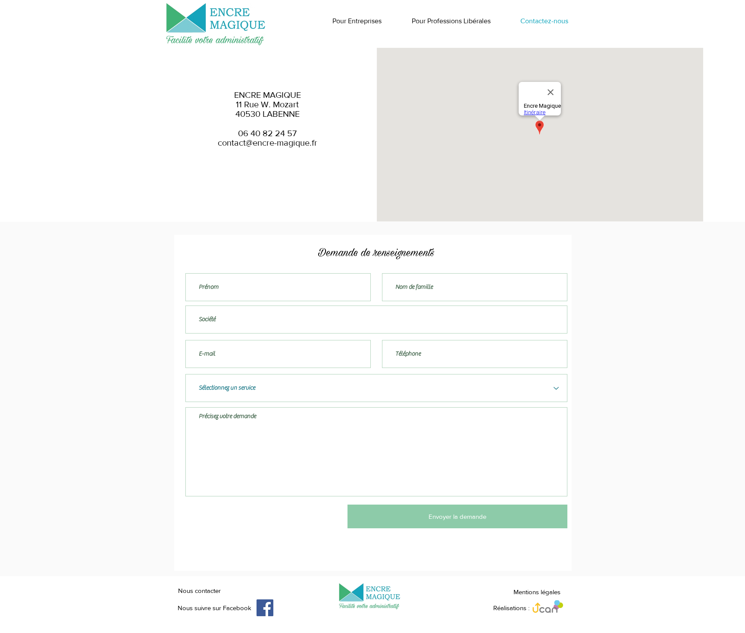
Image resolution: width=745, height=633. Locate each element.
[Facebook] (265, 607)
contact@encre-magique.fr (267, 142)
